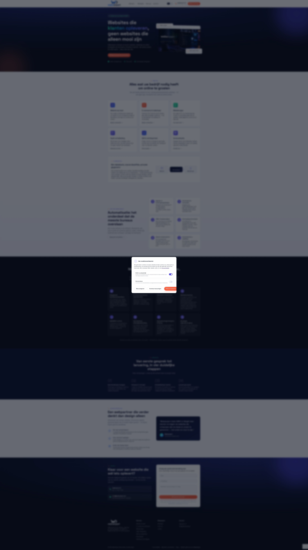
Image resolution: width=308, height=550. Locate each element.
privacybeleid (165, 268)
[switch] (171, 282)
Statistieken (139, 281)
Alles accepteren (171, 288)
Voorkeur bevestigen (155, 288)
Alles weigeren (140, 288)
